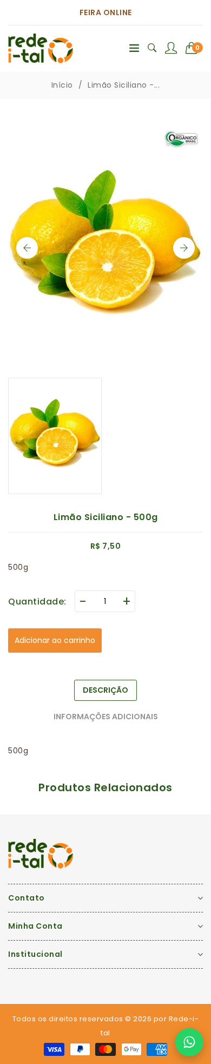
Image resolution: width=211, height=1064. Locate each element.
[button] (194, 48)
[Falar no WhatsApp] (189, 1042)
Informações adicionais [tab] (106, 716)
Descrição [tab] (105, 690)
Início (62, 85)
